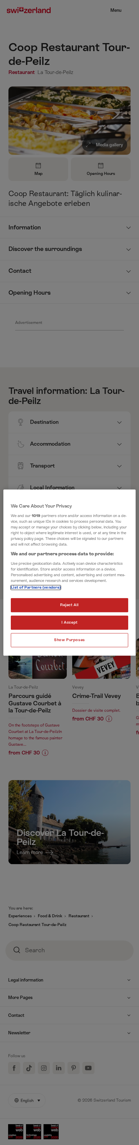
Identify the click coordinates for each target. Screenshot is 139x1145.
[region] (69, 572)
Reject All (69, 605)
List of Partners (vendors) (36, 587)
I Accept (69, 622)
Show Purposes (69, 640)
